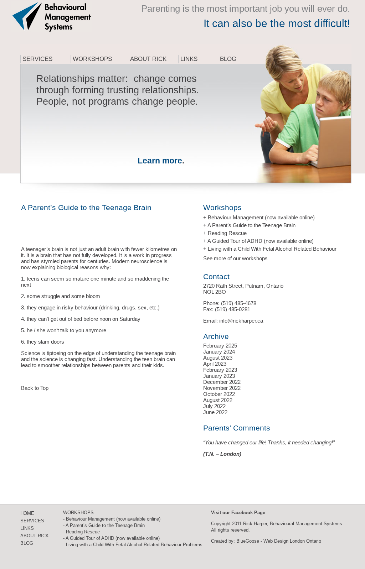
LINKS (27, 528)
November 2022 (222, 388)
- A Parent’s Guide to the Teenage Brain (104, 525)
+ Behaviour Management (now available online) (259, 217)
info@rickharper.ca (241, 321)
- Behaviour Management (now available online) (111, 519)
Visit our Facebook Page (238, 512)
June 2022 (215, 412)
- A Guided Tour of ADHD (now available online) (111, 538)
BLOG (26, 543)
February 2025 (220, 346)
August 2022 (217, 400)
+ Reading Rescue (225, 233)
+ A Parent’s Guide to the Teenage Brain (249, 225)
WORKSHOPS (78, 512)
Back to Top (34, 388)
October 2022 (219, 394)
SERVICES (32, 520)
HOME (27, 513)
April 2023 (214, 364)
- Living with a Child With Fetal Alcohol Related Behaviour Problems (132, 544)
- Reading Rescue (81, 531)
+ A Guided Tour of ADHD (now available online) (258, 241)
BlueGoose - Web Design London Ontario (278, 541)
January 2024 (219, 352)
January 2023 (219, 376)
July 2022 (214, 406)
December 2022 (222, 382)
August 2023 (217, 358)
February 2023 (220, 370)
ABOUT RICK (34, 535)
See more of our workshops (235, 258)
